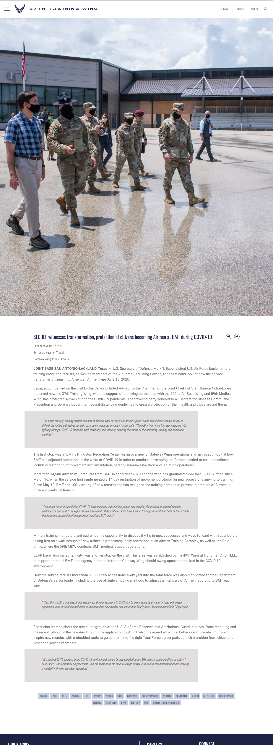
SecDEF (43, 696)
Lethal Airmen (226, 696)
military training (150, 696)
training (97, 703)
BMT (87, 696)
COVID (195, 696)
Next (259, 167)
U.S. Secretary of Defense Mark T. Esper (144, 368)
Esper (54, 696)
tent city (135, 703)
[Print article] (228, 336)
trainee (97, 696)
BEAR (123, 703)
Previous (13, 167)
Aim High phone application (100, 632)
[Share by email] (237, 336)
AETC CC (76, 696)
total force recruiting (213, 627)
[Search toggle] (266, 9)
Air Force (167, 696)
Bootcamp (132, 696)
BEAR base (111, 703)
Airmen (109, 696)
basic (120, 696)
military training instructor (166, 703)
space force (181, 696)
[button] (6, 9)
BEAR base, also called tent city (58, 555)
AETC (64, 696)
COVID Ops (208, 696)
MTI (146, 703)
